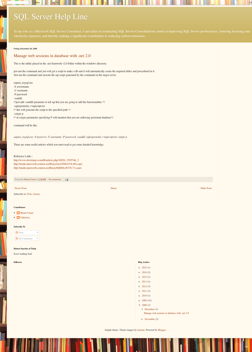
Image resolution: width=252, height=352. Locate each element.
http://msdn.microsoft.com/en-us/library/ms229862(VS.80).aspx (48, 164)
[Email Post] (66, 179)
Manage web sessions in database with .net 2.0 (52, 55)
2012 (144, 286)
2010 (144, 295)
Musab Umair (26, 212)
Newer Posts (21, 188)
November (150, 319)
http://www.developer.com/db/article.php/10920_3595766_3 (46, 160)
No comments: (55, 179)
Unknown (25, 217)
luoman (141, 329)
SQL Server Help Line (51, 16)
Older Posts (206, 188)
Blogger (162, 329)
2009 (144, 300)
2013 (144, 281)
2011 (144, 291)
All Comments (25, 238)
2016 (144, 272)
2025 (144, 267)
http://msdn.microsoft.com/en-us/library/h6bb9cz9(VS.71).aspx (48, 167)
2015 (144, 276)
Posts (20, 232)
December (150, 309)
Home (114, 188)
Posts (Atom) (33, 194)
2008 (144, 305)
